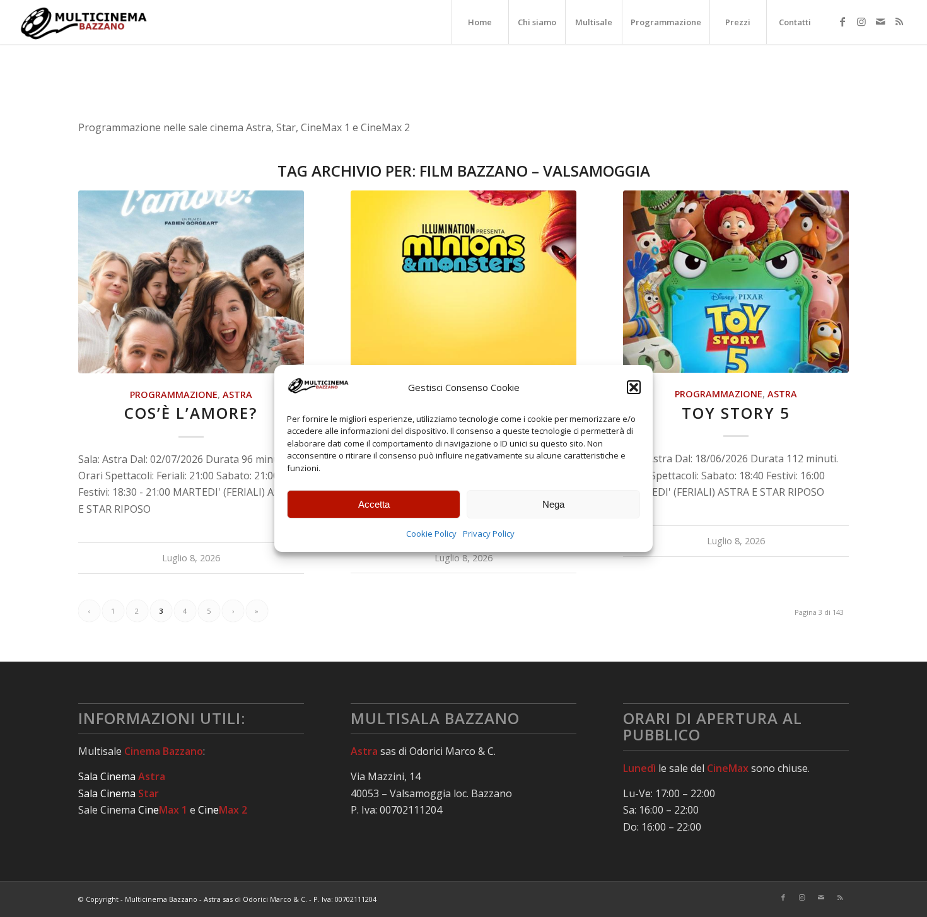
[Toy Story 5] (736, 281)
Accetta (374, 504)
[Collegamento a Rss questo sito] (899, 21)
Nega (553, 504)
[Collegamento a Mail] (880, 21)
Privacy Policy (489, 533)
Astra (237, 394)
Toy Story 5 (736, 412)
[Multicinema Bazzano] (84, 22)
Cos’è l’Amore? (190, 412)
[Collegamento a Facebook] (842, 21)
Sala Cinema (121, 776)
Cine (162, 810)
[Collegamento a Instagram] (861, 21)
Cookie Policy (431, 533)
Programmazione (174, 394)
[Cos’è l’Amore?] (191, 281)
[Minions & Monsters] (464, 281)
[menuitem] (480, 22)
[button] (633, 388)
